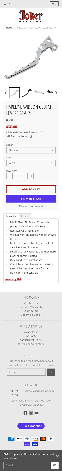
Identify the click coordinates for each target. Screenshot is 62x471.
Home (9, 28)
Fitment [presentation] (25, 215)
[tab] (11, 215)
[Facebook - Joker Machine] (25, 413)
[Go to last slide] (5, 92)
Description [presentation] (11, 215)
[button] (14, 92)
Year (8, 157)
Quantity (11, 171)
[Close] (57, 456)
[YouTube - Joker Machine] (36, 413)
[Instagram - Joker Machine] (31, 413)
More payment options (31, 206)
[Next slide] (56, 92)
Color (9, 145)
